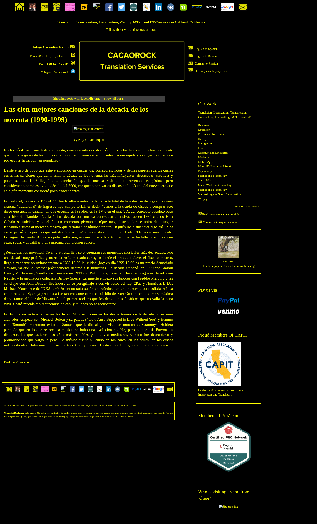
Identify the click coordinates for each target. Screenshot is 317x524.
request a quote (146, 29)
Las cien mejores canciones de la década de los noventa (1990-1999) (76, 114)
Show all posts (113, 98)
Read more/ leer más (16, 362)
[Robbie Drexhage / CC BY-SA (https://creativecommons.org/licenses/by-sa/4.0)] (88, 129)
